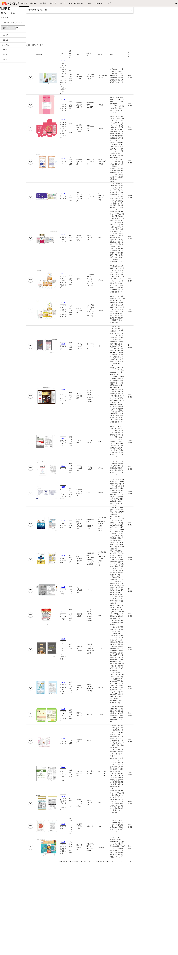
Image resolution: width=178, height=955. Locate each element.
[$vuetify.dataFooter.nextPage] (126, 861)
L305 (63, 119)
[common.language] (176, 3)
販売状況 (5, 45)
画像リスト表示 (37, 45)
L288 (63, 709)
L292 (63, 587)
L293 (63, 555)
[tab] (24, 3)
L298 (63, 389)
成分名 (4, 55)
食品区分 (5, 40)
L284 (63, 824)
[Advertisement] (88, 27)
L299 (63, 344)
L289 (63, 682)
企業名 (4, 50)
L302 (63, 234)
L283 (63, 842)
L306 (63, 99)
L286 (63, 767)
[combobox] (87, 861)
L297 (63, 438)
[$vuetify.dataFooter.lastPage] (131, 861)
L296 (63, 466)
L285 (63, 796)
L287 (63, 738)
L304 (63, 158)
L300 (63, 303)
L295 (63, 487)
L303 (63, 193)
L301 (63, 273)
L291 (63, 612)
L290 (63, 639)
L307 (63, 60)
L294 (63, 520)
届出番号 (5, 35)
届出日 (4, 60)
